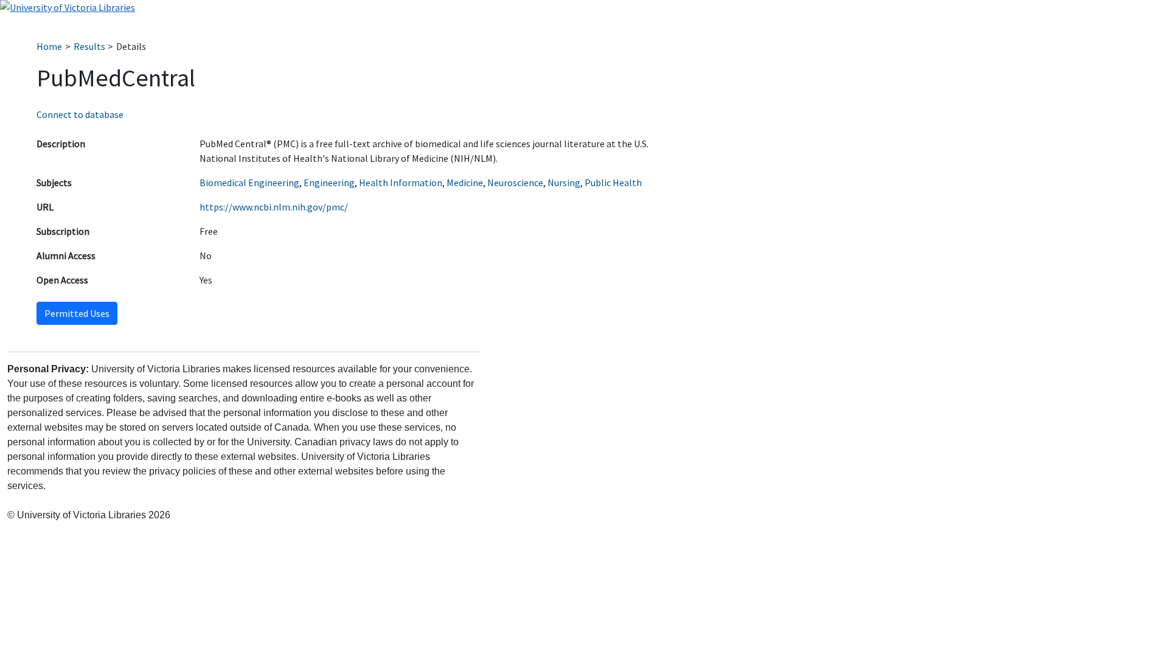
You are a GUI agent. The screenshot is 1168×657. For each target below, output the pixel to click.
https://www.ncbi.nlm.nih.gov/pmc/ (274, 207)
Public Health (613, 182)
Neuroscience (515, 182)
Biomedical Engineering (249, 182)
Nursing (564, 182)
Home (49, 46)
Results (89, 46)
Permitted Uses (76, 313)
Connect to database (79, 114)
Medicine (465, 182)
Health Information (400, 182)
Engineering (329, 182)
